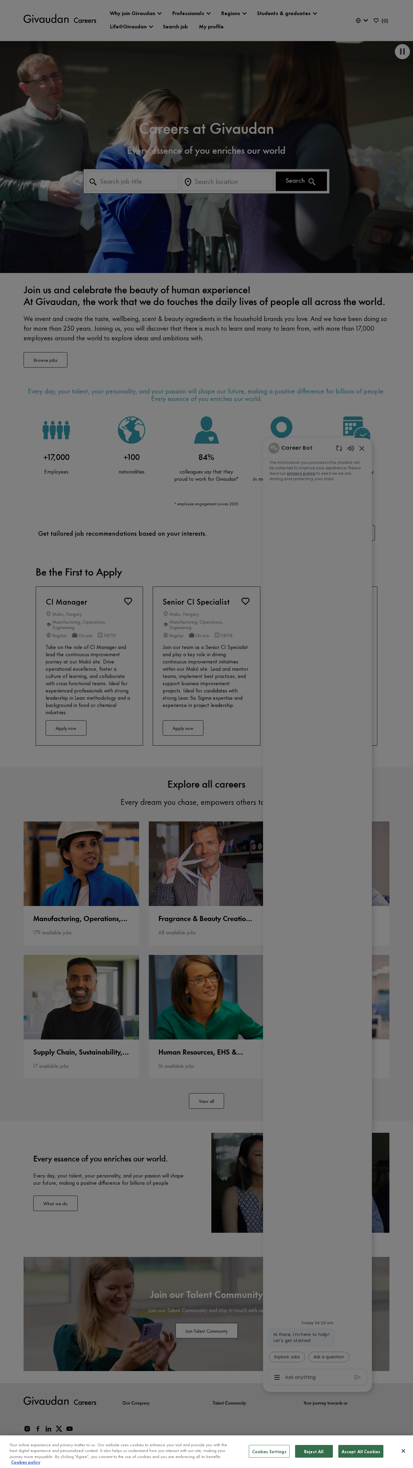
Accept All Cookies (361, 1451)
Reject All (314, 1451)
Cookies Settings (269, 1451)
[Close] (403, 1450)
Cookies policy (25, 1462)
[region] (206, 1451)
